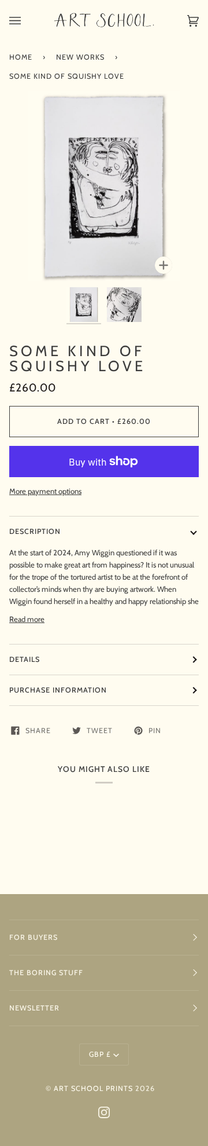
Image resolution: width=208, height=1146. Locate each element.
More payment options (45, 491)
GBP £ (100, 1054)
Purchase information (58, 690)
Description (35, 531)
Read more (26, 619)
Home (20, 57)
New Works (80, 57)
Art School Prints (93, 1088)
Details (24, 659)
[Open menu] (26, 20)
